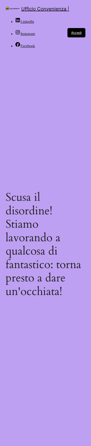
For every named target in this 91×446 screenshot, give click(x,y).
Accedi (76, 33)
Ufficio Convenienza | (45, 9)
